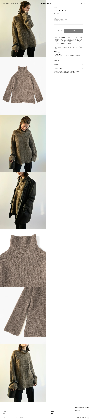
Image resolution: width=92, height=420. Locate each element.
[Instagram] (81, 418)
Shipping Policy (6, 409)
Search (4, 406)
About (52, 413)
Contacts (52, 411)
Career (52, 409)
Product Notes (58, 68)
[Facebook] (78, 418)
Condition (56, 64)
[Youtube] (83, 418)
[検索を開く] (81, 3)
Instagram (52, 406)
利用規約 (21, 417)
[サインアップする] (88, 410)
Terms (4, 413)
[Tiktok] (86, 418)
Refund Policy (5, 411)
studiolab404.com (8, 417)
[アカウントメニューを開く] (84, 3)
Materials (56, 60)
